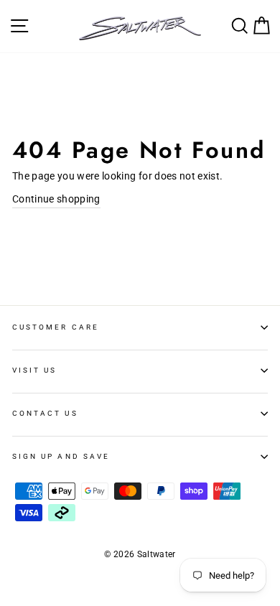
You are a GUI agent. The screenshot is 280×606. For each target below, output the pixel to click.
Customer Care (55, 327)
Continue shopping (56, 199)
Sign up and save (61, 456)
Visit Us (34, 370)
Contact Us (45, 413)
